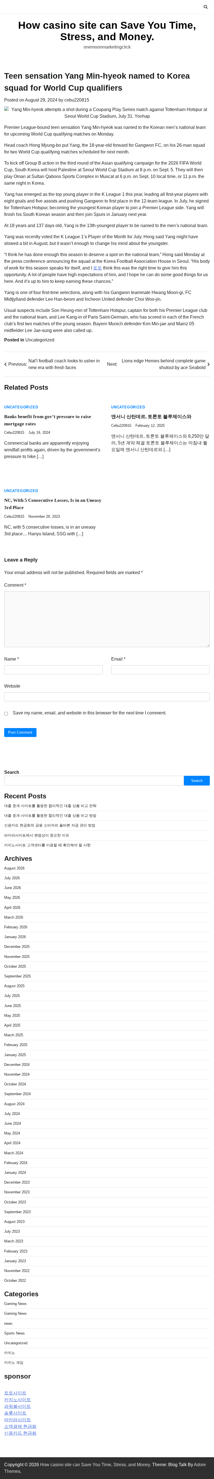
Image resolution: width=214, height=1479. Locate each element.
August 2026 (14, 868)
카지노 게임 (13, 1362)
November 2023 (17, 1192)
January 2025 (15, 1055)
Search (11, 772)
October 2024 (15, 1084)
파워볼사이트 (17, 1406)
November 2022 (17, 1271)
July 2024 (12, 1114)
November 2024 (17, 1074)
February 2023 (15, 1251)
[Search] (205, 7)
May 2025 (12, 1015)
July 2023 (12, 1231)
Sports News (14, 1333)
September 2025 (17, 976)
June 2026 (12, 888)
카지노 (9, 1353)
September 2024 (17, 1094)
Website (12, 686)
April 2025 (12, 1025)
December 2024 (17, 1065)
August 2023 (14, 1222)
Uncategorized (39, 340)
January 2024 (15, 1172)
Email (118, 659)
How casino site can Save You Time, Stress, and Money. (107, 31)
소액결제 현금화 (20, 1426)
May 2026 (12, 897)
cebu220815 (76, 100)
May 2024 (12, 1133)
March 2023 (13, 1241)
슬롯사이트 (15, 1413)
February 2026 (15, 927)
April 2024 (12, 1143)
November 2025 (17, 957)
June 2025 (12, 1006)
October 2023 (15, 1202)
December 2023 (17, 1182)
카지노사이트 (17, 1399)
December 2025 (17, 947)
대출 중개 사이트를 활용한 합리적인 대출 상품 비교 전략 (50, 806)
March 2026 (13, 917)
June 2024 (12, 1123)
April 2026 (12, 907)
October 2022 (15, 1280)
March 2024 (13, 1153)
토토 (97, 268)
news (8, 1323)
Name (11, 659)
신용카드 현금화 (20, 1433)
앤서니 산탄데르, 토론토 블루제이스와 (151, 416)
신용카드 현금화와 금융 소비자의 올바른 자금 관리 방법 (49, 825)
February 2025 (15, 1045)
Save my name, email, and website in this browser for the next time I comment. (89, 712)
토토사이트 (15, 1393)
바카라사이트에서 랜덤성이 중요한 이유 (36, 835)
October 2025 (15, 966)
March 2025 (13, 1035)
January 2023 (15, 1261)
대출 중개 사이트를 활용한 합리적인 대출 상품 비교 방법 (50, 815)
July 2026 (12, 878)
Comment (15, 585)
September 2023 (17, 1212)
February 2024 (15, 1163)
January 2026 (15, 937)
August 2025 (14, 986)
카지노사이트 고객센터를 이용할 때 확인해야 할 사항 (47, 845)
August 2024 (14, 1104)
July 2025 (12, 996)
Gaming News (15, 1304)
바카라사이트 (17, 1419)
